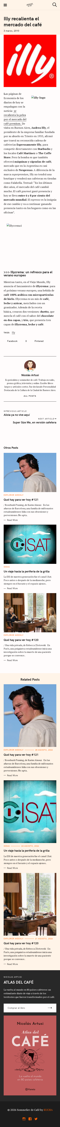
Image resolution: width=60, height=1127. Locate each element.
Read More (12, 520)
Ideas (7, 567)
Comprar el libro (16, 1007)
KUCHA (48, 1110)
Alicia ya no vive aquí (17, 414)
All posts (30, 396)
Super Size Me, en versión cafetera (34, 422)
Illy (13, 332)
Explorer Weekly (14, 495)
